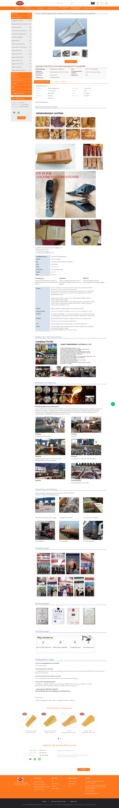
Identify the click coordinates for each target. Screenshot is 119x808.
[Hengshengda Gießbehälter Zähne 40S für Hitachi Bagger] (88, 721)
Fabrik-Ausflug (52, 8)
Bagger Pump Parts (21, 67)
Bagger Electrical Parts (21, 63)
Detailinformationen (42, 81)
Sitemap (44, 801)
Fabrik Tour (15, 77)
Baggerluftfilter (21, 40)
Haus (16, 8)
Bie (52, 781)
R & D (70, 786)
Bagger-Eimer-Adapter (21, 20)
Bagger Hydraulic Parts (21, 57)
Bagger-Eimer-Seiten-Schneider (21, 24)
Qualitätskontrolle (64, 8)
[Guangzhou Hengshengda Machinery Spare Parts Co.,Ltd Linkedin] (106, 3)
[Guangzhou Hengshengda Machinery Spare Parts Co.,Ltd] (14, 112)
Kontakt (14, 83)
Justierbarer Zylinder (21, 37)
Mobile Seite (73, 801)
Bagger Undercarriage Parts (21, 70)
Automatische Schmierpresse (21, 47)
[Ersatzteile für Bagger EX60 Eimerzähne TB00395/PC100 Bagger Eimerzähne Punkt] (31, 721)
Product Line (72, 781)
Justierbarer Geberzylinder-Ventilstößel (22, 34)
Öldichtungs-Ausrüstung (21, 44)
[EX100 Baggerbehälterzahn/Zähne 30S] (69, 721)
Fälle (13, 90)
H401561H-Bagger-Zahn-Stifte (43, 700)
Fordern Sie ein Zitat (89, 8)
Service (54, 786)
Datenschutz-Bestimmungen (58, 801)
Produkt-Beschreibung (60, 81)
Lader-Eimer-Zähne (21, 27)
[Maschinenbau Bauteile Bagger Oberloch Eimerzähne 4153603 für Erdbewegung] (50, 721)
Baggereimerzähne (21, 17)
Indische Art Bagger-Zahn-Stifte (60, 700)
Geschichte (55, 783)
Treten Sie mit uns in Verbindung (76, 8)
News (13, 87)
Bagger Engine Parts (21, 60)
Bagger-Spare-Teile (21, 50)
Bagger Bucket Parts (21, 53)
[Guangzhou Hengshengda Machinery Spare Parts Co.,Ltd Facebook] (97, 3)
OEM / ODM (72, 783)
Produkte (28, 8)
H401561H (72, 700)
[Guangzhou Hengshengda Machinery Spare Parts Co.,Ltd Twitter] (102, 3)
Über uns (40, 8)
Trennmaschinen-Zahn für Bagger (21, 30)
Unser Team (55, 788)
